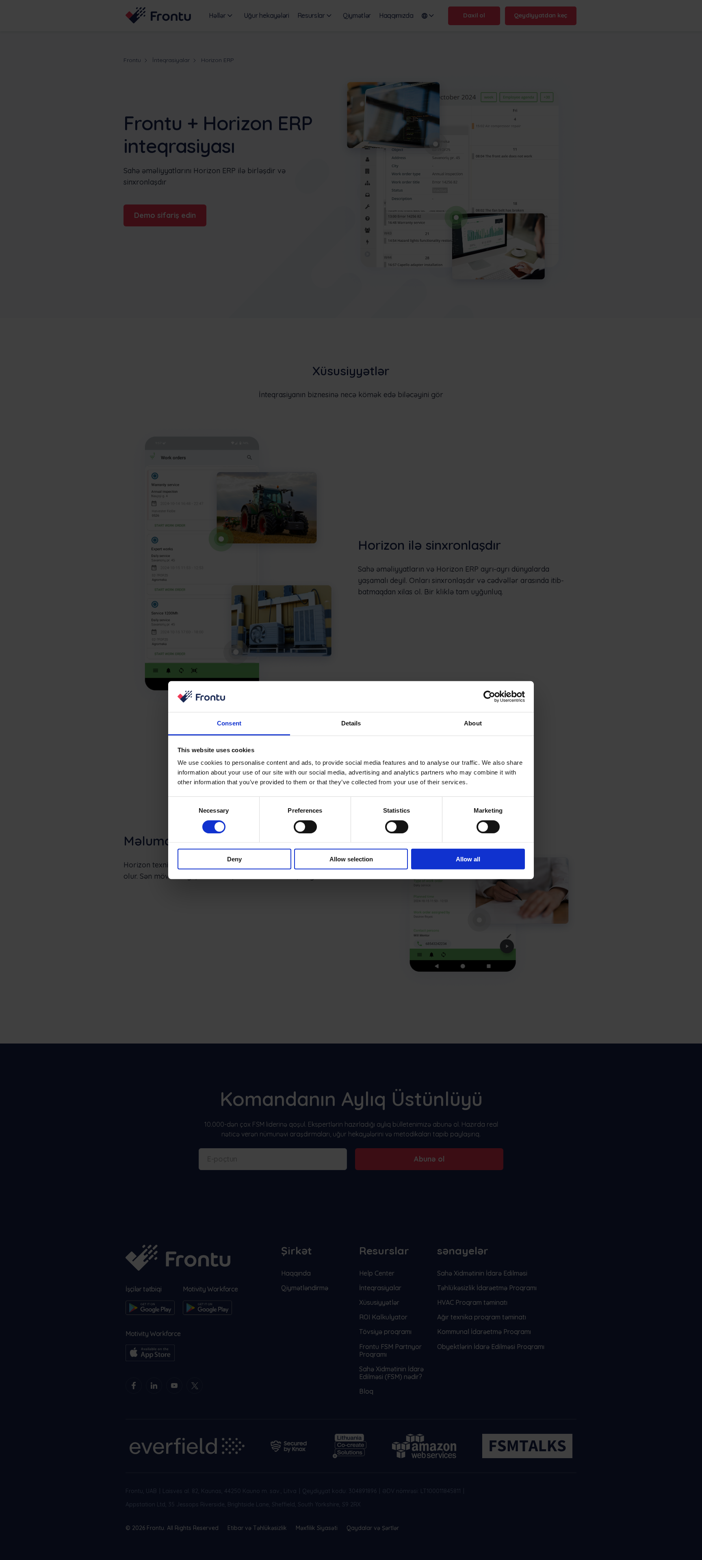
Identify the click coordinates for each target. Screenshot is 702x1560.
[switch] (305, 826)
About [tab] (473, 723)
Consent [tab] (229, 723)
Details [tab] (351, 723)
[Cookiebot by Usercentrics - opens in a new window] (489, 697)
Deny (234, 859)
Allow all (468, 859)
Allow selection (351, 859)
